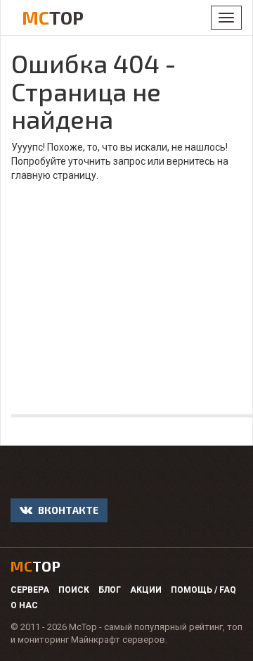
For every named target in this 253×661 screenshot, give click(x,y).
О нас (24, 605)
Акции (146, 590)
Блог (109, 590)
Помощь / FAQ (203, 590)
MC (53, 17)
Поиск (73, 590)
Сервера (30, 590)
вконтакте (67, 510)
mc (35, 566)
